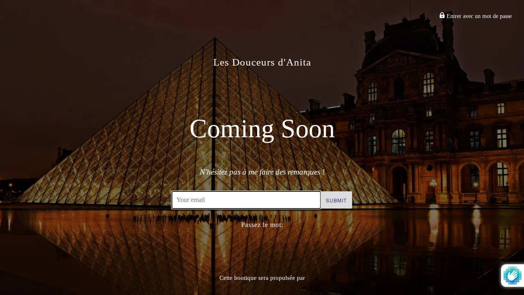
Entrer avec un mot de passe (478, 16)
